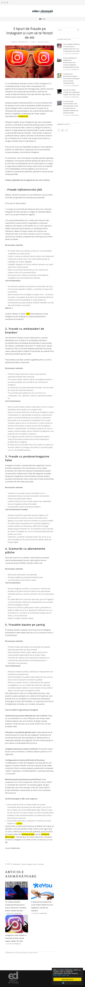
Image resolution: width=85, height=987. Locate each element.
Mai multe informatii (61, 975)
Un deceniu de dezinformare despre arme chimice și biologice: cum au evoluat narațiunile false (71, 78)
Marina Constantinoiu (20, 42)
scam (34, 864)
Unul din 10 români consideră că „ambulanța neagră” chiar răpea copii (71, 92)
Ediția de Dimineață (14, 913)
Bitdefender (23, 116)
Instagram (29, 864)
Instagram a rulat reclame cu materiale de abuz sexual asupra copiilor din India (15, 938)
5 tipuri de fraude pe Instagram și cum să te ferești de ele (29, 33)
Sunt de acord (67, 979)
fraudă (23, 864)
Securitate (40, 864)
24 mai (33, 42)
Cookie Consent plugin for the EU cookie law (67, 983)
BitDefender (16, 864)
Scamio (19, 823)
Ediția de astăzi (43, 42)
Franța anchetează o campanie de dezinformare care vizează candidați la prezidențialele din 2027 (71, 62)
